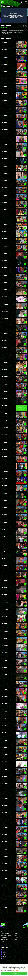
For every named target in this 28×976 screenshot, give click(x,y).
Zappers (16, 937)
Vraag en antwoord (5, 933)
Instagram (5, 952)
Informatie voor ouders (6, 935)
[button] (23, 10)
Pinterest (5, 956)
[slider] (14, 21)
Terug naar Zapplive (8, 6)
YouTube (4, 954)
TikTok (4, 950)
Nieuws (16, 933)
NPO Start (5, 958)
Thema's (16, 935)
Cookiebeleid (4, 937)
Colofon (2, 941)
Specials (16, 939)
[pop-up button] (20, 10)
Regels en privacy (4, 939)
